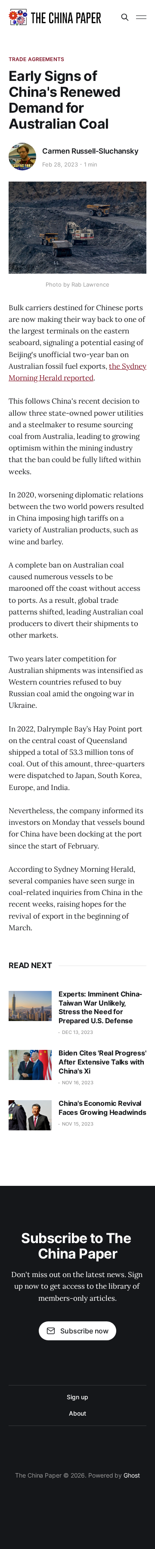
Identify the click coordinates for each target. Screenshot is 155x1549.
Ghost (132, 1475)
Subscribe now (84, 1331)
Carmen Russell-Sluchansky (90, 151)
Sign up (77, 1397)
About (77, 1413)
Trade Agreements (36, 59)
